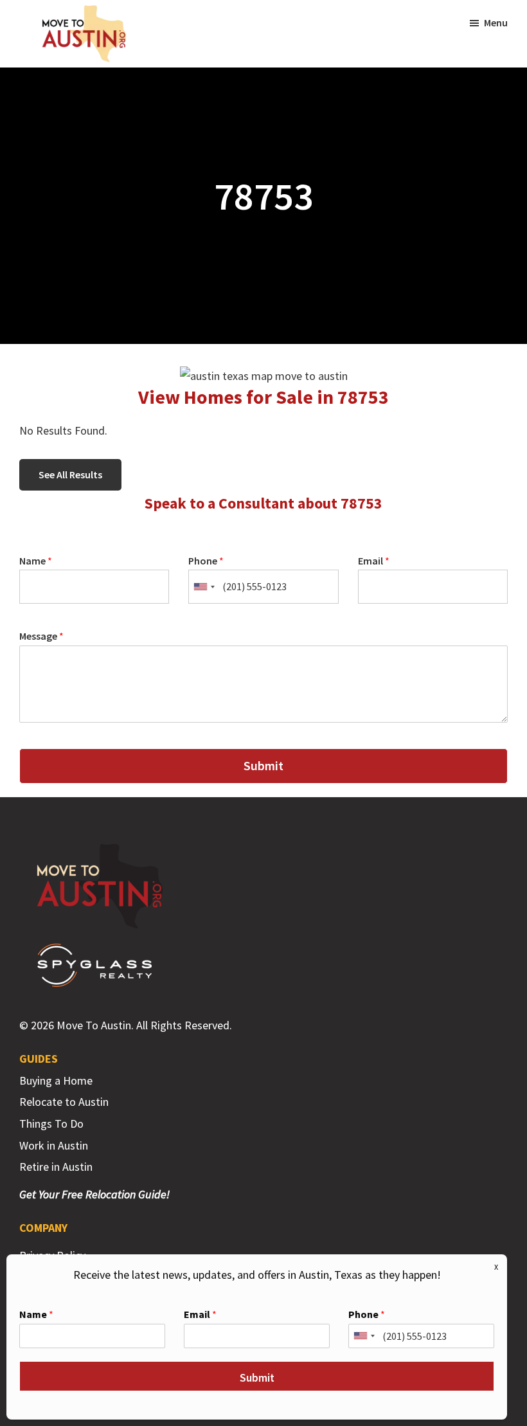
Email (373, 560)
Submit (263, 765)
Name (35, 560)
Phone (206, 560)
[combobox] (204, 586)
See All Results (70, 474)
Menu (496, 22)
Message (41, 635)
